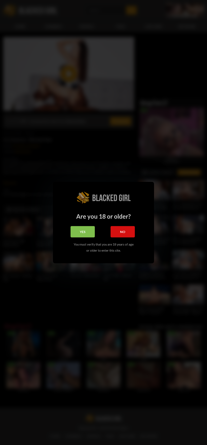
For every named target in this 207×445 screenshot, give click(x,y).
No (122, 231)
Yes (83, 231)
